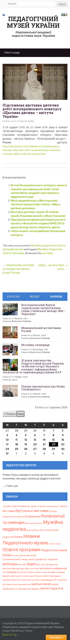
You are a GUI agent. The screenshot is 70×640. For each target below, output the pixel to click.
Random (56, 296)
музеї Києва (35, 576)
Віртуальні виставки (32, 510)
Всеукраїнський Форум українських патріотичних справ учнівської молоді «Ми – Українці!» (43, 309)
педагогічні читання (30, 580)
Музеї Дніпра (32, 530)
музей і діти (9, 575)
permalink (47, 253)
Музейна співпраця (35, 345)
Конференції (32, 516)
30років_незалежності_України (52, 506)
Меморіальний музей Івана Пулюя (41, 329)
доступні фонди (11, 568)
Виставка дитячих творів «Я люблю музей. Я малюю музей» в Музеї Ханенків (38, 214)
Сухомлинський (27, 555)
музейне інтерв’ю (40, 572)
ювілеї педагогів (51, 588)
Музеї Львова (45, 530)
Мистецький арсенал (34, 523)
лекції (36, 568)
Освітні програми (13, 253)
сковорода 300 (48, 579)
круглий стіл (26, 568)
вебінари (10, 564)
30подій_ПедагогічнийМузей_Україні (20, 506)
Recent (35, 296)
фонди (14, 584)
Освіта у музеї (55, 544)
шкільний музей (24, 584)
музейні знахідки (56, 572)
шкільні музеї (41, 584)
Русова (15, 555)
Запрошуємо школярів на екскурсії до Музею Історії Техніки (18, 269)
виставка (22, 564)
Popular (13, 296)
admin (31, 121)
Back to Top (10, 634)
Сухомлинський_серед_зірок (18, 559)
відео (31, 563)
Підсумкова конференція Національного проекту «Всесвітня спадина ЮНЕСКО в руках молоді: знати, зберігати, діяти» (38, 223)
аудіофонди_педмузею (46, 559)
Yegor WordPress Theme (18, 631)
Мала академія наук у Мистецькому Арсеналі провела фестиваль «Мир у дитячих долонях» (35, 204)
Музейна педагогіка (43, 245)
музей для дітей (24, 572)
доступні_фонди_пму (47, 564)
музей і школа (22, 576)
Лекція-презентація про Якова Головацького (43, 388)
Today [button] (20, 413)
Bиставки (9, 511)
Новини (18, 537)
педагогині (15, 580)
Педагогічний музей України (33, 22)
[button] (9, 414)
